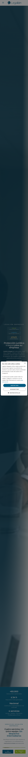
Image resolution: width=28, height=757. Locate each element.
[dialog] (14, 378)
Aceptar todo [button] (14, 385)
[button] (14, 393)
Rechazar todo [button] (14, 389)
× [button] (24, 363)
